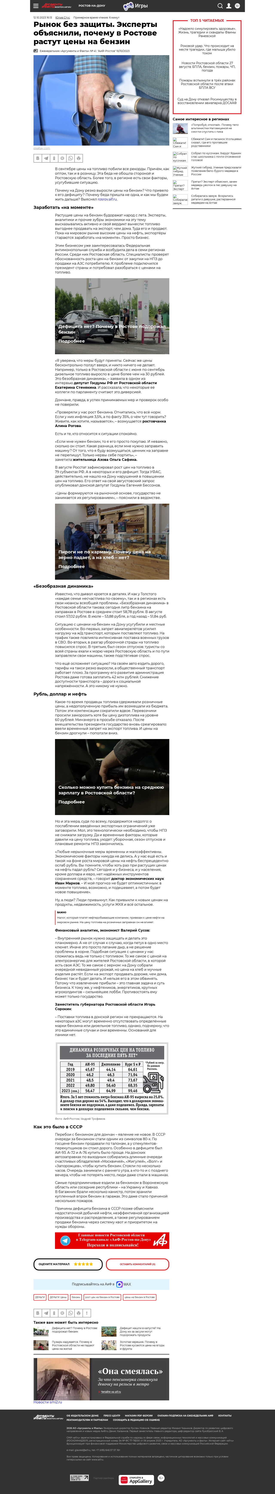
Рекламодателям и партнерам (87, 1420)
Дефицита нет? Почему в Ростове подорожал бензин (112, 329)
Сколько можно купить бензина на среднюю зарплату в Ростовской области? (111, 790)
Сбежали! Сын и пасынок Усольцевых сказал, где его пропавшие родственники (216, 142)
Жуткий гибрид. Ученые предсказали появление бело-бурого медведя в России (216, 171)
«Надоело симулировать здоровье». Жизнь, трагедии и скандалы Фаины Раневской (207, 32)
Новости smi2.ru (48, 1402)
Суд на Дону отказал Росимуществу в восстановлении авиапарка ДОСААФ (207, 101)
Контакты (224, 1415)
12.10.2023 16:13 (43, 17)
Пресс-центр (112, 1415)
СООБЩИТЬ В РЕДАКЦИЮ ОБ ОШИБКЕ (136, 1420)
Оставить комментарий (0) (137, 1264)
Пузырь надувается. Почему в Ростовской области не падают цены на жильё (73, 1345)
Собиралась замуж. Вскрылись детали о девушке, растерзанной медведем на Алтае (213, 199)
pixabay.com (42, 148)
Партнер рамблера (103, 1478)
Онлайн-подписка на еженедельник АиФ (185, 1415)
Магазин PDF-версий (139, 1415)
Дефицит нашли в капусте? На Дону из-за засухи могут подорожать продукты (140, 1331)
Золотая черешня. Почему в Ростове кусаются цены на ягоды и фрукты (142, 1345)
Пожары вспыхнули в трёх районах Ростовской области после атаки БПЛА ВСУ (207, 84)
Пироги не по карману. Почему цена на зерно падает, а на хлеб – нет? (104, 554)
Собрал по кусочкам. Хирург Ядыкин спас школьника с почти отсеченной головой (216, 157)
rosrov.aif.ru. (108, 199)
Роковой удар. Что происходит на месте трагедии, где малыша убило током (207, 49)
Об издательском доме (83, 1415)
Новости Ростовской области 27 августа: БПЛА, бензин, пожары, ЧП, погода (207, 66)
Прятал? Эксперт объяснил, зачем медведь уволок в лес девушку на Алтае (214, 185)
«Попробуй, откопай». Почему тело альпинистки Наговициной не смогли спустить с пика (215, 128)
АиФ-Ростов (71, 1118)
